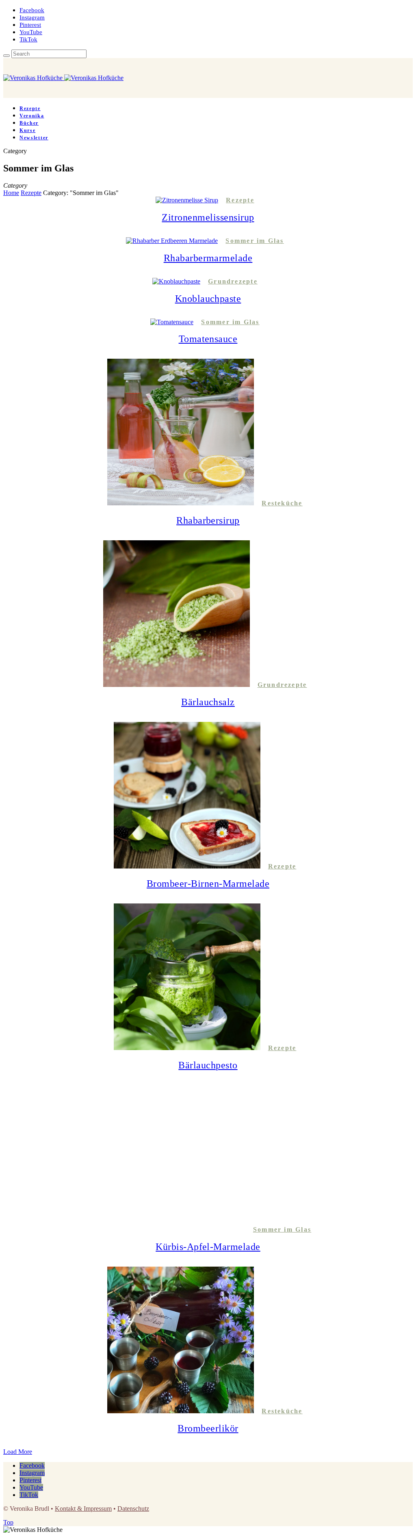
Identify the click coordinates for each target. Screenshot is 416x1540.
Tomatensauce (208, 339)
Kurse (27, 130)
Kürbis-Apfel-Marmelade (208, 1246)
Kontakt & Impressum (83, 1508)
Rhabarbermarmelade (208, 258)
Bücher (29, 123)
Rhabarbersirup (208, 520)
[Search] (6, 55)
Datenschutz (133, 1508)
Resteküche (282, 503)
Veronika (32, 116)
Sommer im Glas (254, 240)
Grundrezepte (233, 281)
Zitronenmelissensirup (208, 217)
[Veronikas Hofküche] (63, 77)
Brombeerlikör (208, 1428)
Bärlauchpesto (207, 1065)
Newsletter (34, 138)
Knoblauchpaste (208, 298)
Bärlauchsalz (208, 702)
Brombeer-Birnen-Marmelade (208, 883)
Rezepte (30, 108)
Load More (17, 1451)
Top (8, 1522)
